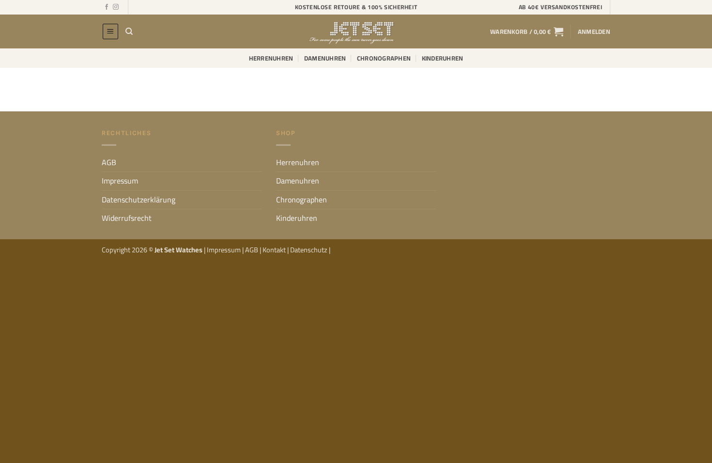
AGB (109, 162)
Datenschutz (309, 249)
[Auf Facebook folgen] (106, 7)
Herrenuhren (271, 58)
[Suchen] (129, 31)
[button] (110, 31)
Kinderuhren (443, 58)
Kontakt (275, 249)
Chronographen (384, 58)
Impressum (120, 180)
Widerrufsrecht (127, 218)
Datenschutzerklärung (138, 199)
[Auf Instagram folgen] (116, 7)
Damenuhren (325, 58)
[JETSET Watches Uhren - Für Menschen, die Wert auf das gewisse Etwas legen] (356, 31)
